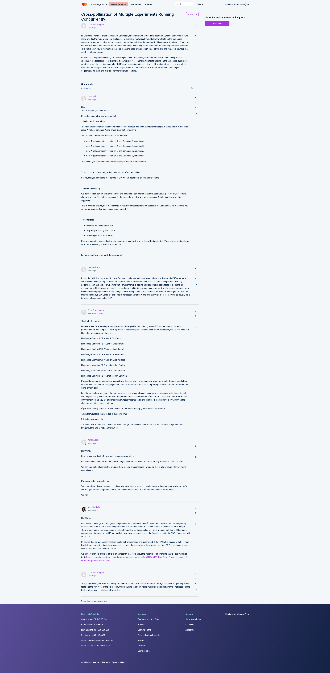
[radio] (196, 26)
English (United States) (235, 4)
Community (135, 4)
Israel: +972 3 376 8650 (92, 624)
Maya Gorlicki (94, 507)
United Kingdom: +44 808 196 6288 (97, 640)
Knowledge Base (99, 4)
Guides (141, 640)
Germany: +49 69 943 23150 (94, 619)
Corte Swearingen (96, 24)
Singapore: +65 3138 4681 (93, 635)
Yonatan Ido (93, 96)
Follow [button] (190, 14)
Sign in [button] (200, 4)
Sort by (194, 88)
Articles (141, 624)
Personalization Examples (149, 635)
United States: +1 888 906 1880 (95, 645)
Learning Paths (144, 630)
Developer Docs (118, 4)
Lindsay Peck (94, 267)
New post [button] (217, 24)
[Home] (84, 6)
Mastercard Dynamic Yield (113, 662)
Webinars (142, 645)
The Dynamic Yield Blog (148, 619)
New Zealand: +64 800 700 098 (95, 630)
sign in (88, 601)
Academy (149, 4)
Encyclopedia (144, 651)
